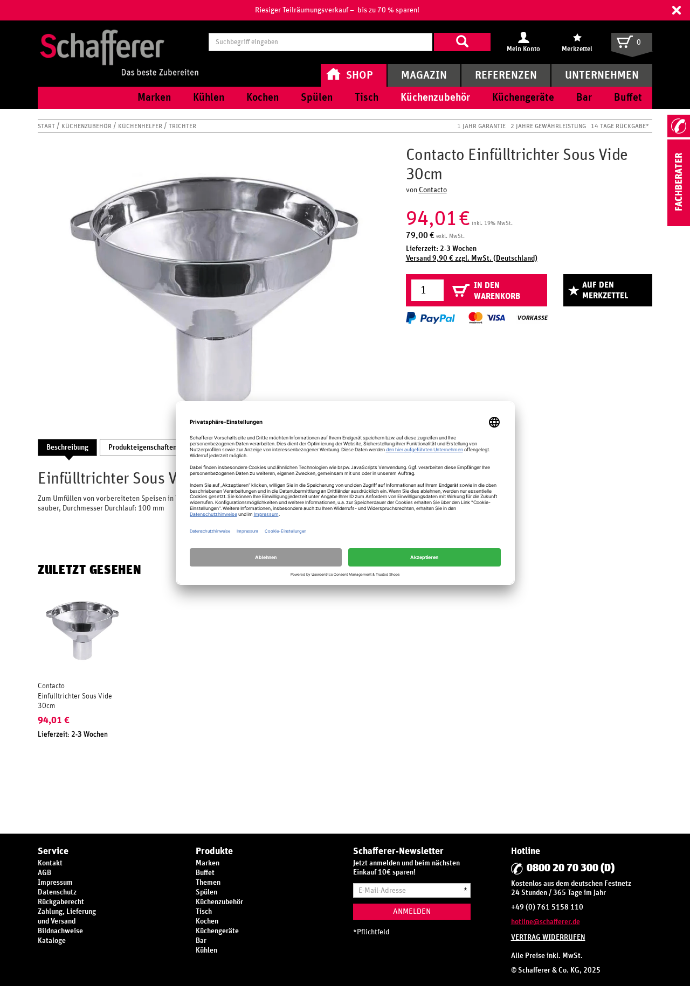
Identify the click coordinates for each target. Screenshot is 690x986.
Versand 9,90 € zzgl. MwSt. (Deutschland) (471, 258)
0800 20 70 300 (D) (571, 868)
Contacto (433, 190)
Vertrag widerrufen (548, 937)
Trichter (182, 126)
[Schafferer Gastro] (119, 41)
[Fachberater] (678, 224)
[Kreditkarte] (486, 317)
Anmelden (412, 911)
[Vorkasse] (532, 317)
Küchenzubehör (87, 126)
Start (47, 126)
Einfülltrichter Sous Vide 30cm (75, 701)
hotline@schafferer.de (545, 922)
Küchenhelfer (141, 126)
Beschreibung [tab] (67, 447)
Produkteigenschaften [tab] (142, 447)
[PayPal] (430, 317)
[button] (676, 10)
